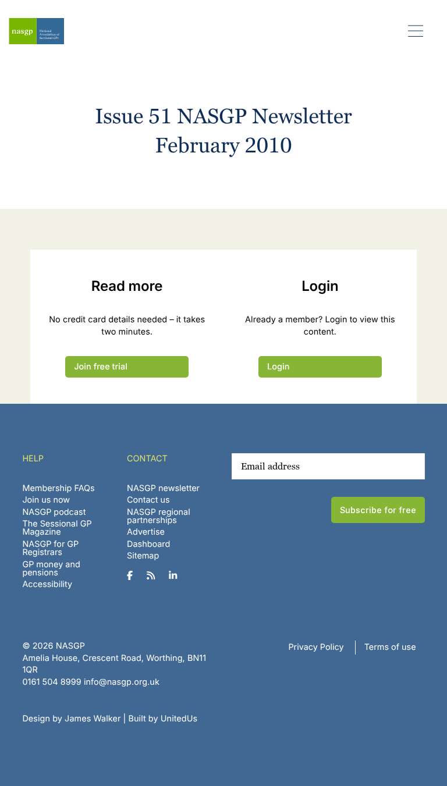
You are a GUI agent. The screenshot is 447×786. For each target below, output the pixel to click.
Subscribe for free (378, 510)
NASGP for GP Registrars (50, 548)
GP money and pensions (51, 569)
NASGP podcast (54, 512)
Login (278, 367)
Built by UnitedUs (163, 719)
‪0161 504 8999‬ (51, 682)
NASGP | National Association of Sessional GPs (36, 31)
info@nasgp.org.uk (121, 682)
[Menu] (416, 30)
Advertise (146, 532)
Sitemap (143, 556)
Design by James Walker (71, 719)
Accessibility (47, 584)
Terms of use (390, 647)
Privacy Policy (315, 647)
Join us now (46, 500)
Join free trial (100, 367)
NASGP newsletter (163, 488)
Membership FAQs (58, 488)
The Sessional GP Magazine (56, 528)
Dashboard (148, 544)
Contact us (148, 500)
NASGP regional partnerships (158, 516)
